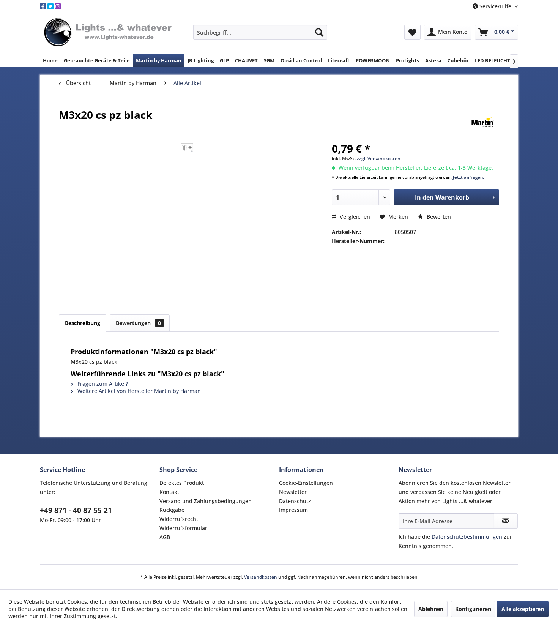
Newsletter (293, 491)
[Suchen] (319, 32)
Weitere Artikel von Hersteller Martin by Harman (138, 390)
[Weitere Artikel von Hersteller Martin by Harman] (482, 122)
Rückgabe (171, 509)
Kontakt (169, 491)
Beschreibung (82, 323)
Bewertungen (138, 323)
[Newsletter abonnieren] (506, 521)
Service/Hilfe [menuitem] (495, 6)
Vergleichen (354, 216)
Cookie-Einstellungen (306, 482)
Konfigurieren (473, 608)
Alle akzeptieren (522, 608)
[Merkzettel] (412, 32)
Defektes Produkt (181, 482)
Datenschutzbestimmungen (467, 536)
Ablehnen (430, 608)
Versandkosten (260, 577)
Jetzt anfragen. (468, 177)
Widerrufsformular (183, 528)
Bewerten (438, 216)
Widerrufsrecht (178, 518)
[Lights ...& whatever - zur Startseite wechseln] (109, 33)
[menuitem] (260, 32)
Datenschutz (295, 501)
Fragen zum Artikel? (102, 383)
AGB (164, 537)
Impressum (293, 509)
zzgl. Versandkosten (378, 158)
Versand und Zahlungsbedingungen (205, 501)
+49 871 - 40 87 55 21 (76, 510)
